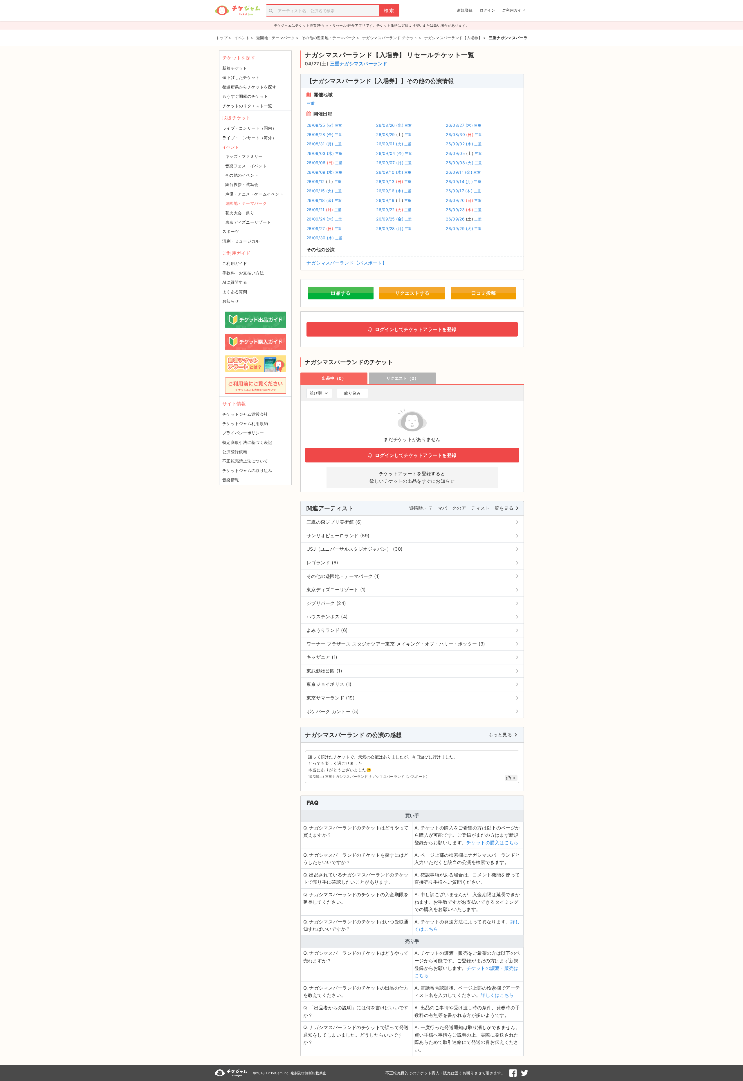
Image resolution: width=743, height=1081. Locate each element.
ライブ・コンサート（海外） (249, 137)
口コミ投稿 (483, 293)
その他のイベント (241, 175)
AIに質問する (234, 282)
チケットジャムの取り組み (247, 470)
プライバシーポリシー (243, 432)
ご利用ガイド (513, 10)
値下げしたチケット (241, 77)
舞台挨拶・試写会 (241, 184)
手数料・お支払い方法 (243, 272)
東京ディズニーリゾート (248, 222)
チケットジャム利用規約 (245, 423)
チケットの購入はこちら (492, 842)
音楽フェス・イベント (246, 165)
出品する (341, 293)
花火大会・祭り (239, 212)
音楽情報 (230, 479)
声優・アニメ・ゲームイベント (254, 193)
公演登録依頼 (234, 451)
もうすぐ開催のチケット (245, 96)
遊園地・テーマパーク (246, 203)
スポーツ (230, 231)
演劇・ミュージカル (241, 240)
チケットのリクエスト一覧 (247, 105)
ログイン (487, 10)
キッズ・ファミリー (244, 156)
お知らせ (230, 301)
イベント (230, 146)
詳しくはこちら (497, 995)
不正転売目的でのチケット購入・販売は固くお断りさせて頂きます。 (445, 1073)
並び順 (316, 393)
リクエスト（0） (402, 378)
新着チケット (234, 68)
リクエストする (412, 293)
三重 (310, 103)
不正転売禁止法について (245, 460)
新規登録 (465, 10)
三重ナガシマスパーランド (358, 63)
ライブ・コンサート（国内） (249, 128)
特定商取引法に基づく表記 (247, 442)
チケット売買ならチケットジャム (237, 11)
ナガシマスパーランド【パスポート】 (346, 263)
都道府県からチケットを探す (249, 86)
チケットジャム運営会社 (245, 414)
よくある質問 (234, 291)
